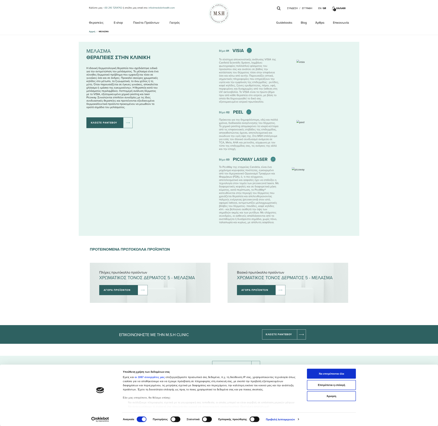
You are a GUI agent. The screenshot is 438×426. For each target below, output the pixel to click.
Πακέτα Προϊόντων (146, 22)
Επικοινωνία (341, 22)
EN (319, 8)
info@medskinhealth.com (162, 7)
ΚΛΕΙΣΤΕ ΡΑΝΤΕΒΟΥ (104, 122)
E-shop (118, 22)
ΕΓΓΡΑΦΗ (307, 8)
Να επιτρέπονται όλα (331, 373)
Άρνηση (331, 396)
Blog (304, 22)
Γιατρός (175, 22)
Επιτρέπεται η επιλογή (331, 384)
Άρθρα (319, 22)
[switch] (175, 419)
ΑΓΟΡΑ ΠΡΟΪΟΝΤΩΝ (117, 290)
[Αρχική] (219, 13)
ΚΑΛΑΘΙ (341, 8)
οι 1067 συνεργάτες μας (150, 377)
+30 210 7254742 (113, 7)
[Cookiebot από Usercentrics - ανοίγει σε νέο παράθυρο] (100, 419)
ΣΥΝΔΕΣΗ (292, 8)
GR (324, 8)
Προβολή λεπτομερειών (280, 419)
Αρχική (92, 31)
